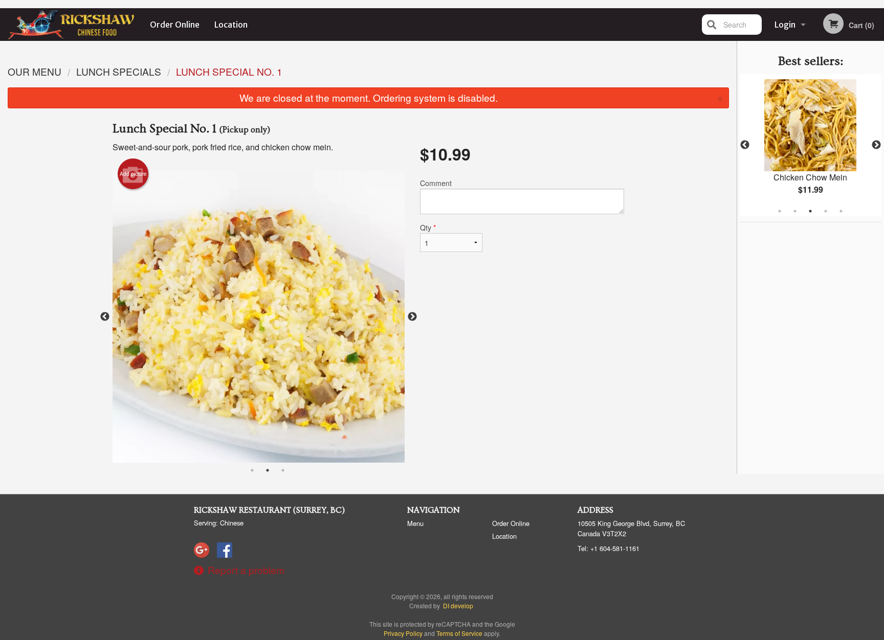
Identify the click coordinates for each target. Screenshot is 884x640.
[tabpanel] (810, 145)
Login (785, 24)
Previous (745, 145)
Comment (436, 183)
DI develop (458, 605)
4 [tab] (826, 211)
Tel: (608, 548)
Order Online (175, 24)
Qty (428, 227)
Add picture (133, 173)
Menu (415, 523)
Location (231, 24)
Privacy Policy (403, 633)
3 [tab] (810, 211)
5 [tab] (841, 211)
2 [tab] (795, 211)
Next (876, 145)
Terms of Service (459, 633)
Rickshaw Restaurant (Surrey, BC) (269, 510)
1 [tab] (780, 211)
